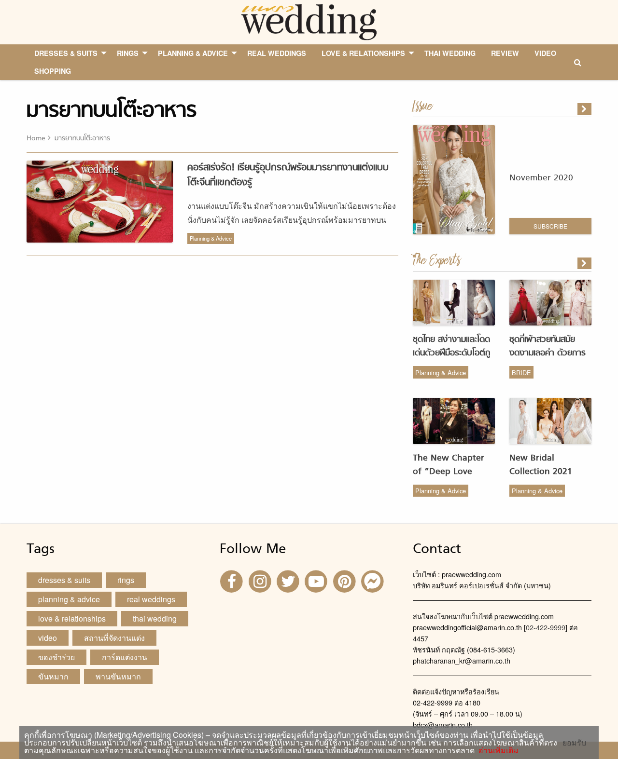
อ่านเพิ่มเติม (497, 750)
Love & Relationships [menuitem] (363, 53)
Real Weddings (151, 599)
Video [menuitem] (545, 53)
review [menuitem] (505, 53)
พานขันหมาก (118, 676)
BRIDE (521, 372)
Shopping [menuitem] (52, 71)
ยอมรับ (574, 742)
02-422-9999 (545, 627)
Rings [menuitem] (128, 53)
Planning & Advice (211, 238)
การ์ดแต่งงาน (124, 657)
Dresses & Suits (64, 579)
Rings (125, 579)
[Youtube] (317, 580)
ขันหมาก (53, 676)
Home (36, 138)
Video (47, 637)
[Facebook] (233, 580)
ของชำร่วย (56, 657)
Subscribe (550, 226)
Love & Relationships (72, 618)
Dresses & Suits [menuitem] (66, 53)
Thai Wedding (155, 618)
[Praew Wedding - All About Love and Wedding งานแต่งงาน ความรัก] (308, 21)
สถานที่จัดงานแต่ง (114, 637)
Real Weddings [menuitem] (276, 53)
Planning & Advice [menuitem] (193, 53)
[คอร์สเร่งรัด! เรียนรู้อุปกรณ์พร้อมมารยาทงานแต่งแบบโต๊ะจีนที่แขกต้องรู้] (585, 263)
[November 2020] (585, 109)
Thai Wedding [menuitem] (450, 53)
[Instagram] (261, 580)
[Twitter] (289, 580)
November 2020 (541, 178)
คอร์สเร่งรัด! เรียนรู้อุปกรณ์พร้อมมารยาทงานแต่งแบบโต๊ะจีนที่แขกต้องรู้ (288, 175)
